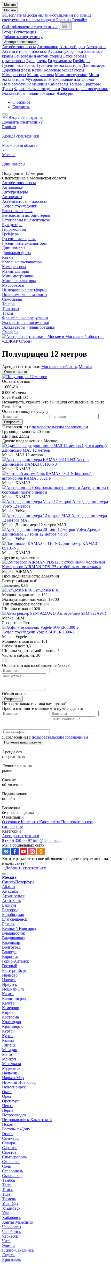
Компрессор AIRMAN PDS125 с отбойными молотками (51, 567)
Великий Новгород (19, 928)
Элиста (8, 1245)
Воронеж (10, 956)
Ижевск (9, 980)
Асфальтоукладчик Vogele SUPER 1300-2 (38, 632)
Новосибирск (14, 1087)
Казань (8, 994)
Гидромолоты (60, 61)
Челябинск (11, 1231)
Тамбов (8, 1180)
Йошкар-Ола (13, 989)
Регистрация (25, 32)
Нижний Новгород (19, 1082)
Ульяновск (11, 1208)
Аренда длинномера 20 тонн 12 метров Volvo (51, 531)
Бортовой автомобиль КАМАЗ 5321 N (47, 475)
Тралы (7, 88)
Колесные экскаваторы (64, 70)
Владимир (11, 942)
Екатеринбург (14, 970)
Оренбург (10, 1101)
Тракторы (92, 84)
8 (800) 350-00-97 (17, 840)
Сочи (6, 1166)
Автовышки (47, 47)
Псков (7, 1124)
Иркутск (9, 984)
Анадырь (10, 891)
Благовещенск (14, 919)
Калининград (14, 998)
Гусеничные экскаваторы (59, 65)
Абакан (8, 886)
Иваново (10, 975)
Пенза (7, 1105)
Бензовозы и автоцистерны (38, 56)
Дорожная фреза (16, 70)
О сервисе (21, 102)
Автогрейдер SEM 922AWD (81, 613)
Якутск (8, 1255)
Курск (7, 1036)
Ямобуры (65, 93)
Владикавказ (13, 938)
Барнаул (9, 905)
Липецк (9, 1045)
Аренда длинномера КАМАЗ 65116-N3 (45, 461)
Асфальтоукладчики (65, 51)
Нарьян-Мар (13, 1077)
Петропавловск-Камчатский (27, 1119)
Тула (6, 1194)
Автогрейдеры (72, 47)
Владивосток (13, 933)
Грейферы (81, 61)
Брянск (8, 924)
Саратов (9, 1152)
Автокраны (96, 47)
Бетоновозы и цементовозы (26, 220)
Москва (10, 5)
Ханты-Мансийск (17, 1222)
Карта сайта (50, 822)
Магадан (9, 1050)
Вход (6, 32)
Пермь (7, 1110)
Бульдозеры (36, 61)
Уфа (5, 1213)
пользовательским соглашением (60, 427)
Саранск (9, 1147)
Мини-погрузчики (71, 75)
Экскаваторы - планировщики (29, 93)
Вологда (9, 952)
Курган (8, 1031)
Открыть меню (15, 372)
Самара (8, 1143)
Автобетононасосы (19, 47)
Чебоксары (11, 1227)
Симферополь (14, 1157)
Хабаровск (11, 1217)
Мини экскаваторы (19, 280)
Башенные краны (17, 210)
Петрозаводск (14, 1115)
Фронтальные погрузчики (37, 88)
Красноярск (12, 1026)
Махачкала (11, 1063)
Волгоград (11, 947)
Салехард (10, 1138)
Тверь (7, 1185)
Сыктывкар (12, 1175)
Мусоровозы (36, 79)
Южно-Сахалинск (18, 1250)
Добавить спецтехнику (22, 36)
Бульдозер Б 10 (46, 590)
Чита (6, 1241)
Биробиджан (13, 914)
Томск (7, 1189)
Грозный (9, 966)
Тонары (76, 84)
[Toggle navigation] (66, 26)
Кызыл (8, 1040)
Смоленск (11, 1161)
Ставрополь (12, 1171)
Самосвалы (58, 84)
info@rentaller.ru (47, 840)
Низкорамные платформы (71, 79)
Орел (6, 1096)
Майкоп (9, 1059)
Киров (7, 1012)
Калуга (8, 1003)
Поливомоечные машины (24, 84)
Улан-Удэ (10, 1203)
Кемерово (10, 1008)
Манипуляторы (40, 75)
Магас (7, 1054)
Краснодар (11, 1022)
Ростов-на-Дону (16, 1129)
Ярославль (11, 1259)
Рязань (7, 1133)
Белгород (10, 910)
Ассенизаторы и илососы (24, 51)
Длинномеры (94, 65)
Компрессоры (14, 75)
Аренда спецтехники (20, 42)
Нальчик (9, 1073)
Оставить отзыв (16, 381)
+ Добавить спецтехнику (24, 868)
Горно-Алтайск (15, 961)
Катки (37, 70)
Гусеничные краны (19, 65)
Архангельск (13, 896)
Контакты (21, 107)
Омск (7, 1091)
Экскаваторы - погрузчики (84, 88)
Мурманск (11, 1068)
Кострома (10, 1017)
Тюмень (9, 1199)
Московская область (59, 366)
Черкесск (10, 1236)
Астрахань (11, 900)
